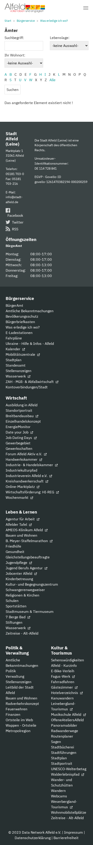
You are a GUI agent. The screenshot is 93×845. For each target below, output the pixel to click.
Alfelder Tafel (17, 524)
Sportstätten (16, 606)
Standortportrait (19, 410)
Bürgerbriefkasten (20, 321)
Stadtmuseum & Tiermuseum (29, 611)
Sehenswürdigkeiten (67, 660)
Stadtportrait (61, 763)
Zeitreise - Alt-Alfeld (22, 633)
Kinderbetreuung (19, 579)
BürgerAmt (14, 305)
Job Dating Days (19, 437)
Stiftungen (14, 622)
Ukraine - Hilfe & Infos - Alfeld (30, 343)
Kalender (13, 349)
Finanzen (13, 714)
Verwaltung (15, 676)
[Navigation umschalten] (85, 8)
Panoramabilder (64, 725)
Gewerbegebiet (18, 443)
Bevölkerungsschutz (22, 316)
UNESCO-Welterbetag (68, 769)
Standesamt (16, 365)
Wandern (58, 790)
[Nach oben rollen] (83, 835)
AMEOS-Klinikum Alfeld (25, 530)
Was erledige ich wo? (23, 327)
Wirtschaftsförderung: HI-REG (30, 492)
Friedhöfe (13, 546)
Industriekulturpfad (21, 470)
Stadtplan (13, 360)
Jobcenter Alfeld (19, 573)
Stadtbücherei (62, 747)
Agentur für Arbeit (21, 519)
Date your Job (17, 432)
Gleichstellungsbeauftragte (28, 557)
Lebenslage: (60, 37)
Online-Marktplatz (21, 486)
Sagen (56, 741)
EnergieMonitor (18, 426)
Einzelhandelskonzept (23, 421)
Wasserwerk (16, 376)
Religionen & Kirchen (22, 595)
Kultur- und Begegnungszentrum (32, 584)
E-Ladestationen (19, 332)
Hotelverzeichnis (65, 692)
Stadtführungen (63, 752)
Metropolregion (18, 730)
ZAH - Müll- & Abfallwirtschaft (30, 381)
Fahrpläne (14, 338)
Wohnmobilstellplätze (68, 812)
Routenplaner (62, 736)
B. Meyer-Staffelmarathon (27, 540)
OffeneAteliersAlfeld (67, 720)
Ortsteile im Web (19, 720)
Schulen (12, 600)
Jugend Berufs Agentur (25, 568)
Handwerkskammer (22, 459)
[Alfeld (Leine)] (25, 8)
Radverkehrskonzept (22, 703)
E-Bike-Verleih (62, 671)
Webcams (59, 796)
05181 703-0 (15, 174)
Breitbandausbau (20, 416)
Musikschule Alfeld (66, 714)
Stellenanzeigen (18, 370)
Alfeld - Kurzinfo (64, 665)
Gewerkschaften (19, 448)
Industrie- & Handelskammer (30, 465)
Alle (52, 80)
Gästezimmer (62, 687)
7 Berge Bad (16, 617)
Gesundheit (15, 551)
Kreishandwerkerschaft (25, 481)
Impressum (73, 832)
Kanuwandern (62, 698)
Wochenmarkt (17, 497)
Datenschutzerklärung (33, 837)
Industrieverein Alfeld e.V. (27, 475)
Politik (11, 671)
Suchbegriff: (14, 37)
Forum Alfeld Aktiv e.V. (24, 454)
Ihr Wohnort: (15, 55)
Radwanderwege (64, 730)
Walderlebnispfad (65, 774)
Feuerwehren (16, 709)
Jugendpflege (17, 562)
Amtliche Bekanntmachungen (29, 311)
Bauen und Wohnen (21, 535)
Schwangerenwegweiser (25, 589)
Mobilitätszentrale (21, 354)
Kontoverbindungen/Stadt (27, 387)
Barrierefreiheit (66, 837)
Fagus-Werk (61, 676)
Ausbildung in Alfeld (21, 405)
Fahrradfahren (62, 681)
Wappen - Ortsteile (21, 725)
